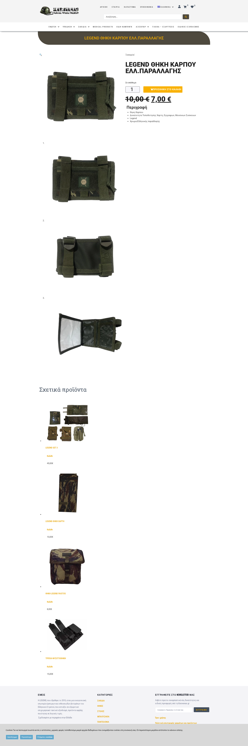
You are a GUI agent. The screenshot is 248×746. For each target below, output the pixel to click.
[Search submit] (186, 16)
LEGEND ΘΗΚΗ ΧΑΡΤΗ (54, 521)
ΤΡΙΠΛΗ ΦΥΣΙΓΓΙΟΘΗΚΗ (55, 658)
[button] (40, 54)
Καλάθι (50, 456)
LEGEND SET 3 (51, 447)
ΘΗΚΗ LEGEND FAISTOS (55, 593)
